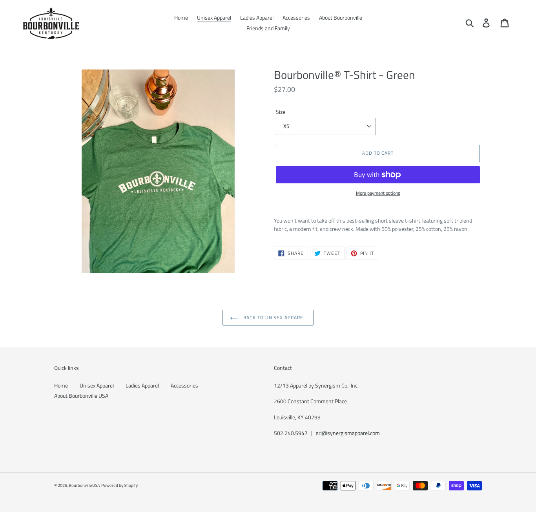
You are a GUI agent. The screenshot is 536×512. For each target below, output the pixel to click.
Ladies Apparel (142, 385)
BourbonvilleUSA (84, 485)
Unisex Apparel (97, 385)
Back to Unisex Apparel (274, 317)
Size (280, 112)
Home (61, 385)
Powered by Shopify (119, 485)
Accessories (184, 385)
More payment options (378, 193)
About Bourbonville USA (81, 395)
